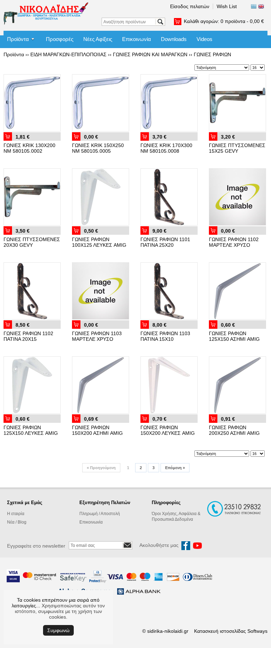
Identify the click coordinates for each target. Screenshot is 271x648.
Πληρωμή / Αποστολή (99, 513)
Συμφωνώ (58, 630)
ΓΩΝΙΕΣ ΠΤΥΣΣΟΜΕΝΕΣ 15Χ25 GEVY (237, 148)
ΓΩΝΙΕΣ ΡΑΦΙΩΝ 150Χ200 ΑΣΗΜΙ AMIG (97, 430)
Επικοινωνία (136, 39)
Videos (204, 39)
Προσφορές (59, 39)
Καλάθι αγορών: (224, 21)
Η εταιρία (15, 513)
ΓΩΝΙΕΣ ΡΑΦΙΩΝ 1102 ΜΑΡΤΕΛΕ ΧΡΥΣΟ (234, 242)
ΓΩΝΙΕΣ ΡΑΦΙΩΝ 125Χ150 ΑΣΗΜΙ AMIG (234, 336)
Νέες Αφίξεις (97, 39)
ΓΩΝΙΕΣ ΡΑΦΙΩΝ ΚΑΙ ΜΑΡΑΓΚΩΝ (150, 54)
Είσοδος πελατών (189, 6)
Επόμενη (175, 468)
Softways (257, 631)
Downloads (174, 39)
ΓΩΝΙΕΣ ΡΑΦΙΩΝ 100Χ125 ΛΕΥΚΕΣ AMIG (99, 242)
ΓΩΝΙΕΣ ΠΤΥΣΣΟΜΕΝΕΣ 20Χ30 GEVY (32, 242)
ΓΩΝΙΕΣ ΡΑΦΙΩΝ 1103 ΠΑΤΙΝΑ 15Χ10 (165, 336)
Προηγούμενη (101, 468)
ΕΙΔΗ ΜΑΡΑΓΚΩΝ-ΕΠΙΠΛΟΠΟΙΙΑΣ (68, 54)
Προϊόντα (18, 39)
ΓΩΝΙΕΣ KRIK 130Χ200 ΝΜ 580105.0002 (29, 148)
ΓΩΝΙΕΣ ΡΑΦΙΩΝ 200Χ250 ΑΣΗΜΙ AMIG (234, 430)
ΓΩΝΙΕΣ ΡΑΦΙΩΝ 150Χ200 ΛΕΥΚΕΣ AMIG (167, 430)
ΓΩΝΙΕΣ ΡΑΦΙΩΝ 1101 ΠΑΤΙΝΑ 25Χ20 (165, 242)
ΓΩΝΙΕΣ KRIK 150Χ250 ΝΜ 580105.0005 (98, 148)
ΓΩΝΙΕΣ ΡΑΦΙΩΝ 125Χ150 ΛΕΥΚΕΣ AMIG (31, 430)
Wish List (227, 6)
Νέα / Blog (16, 522)
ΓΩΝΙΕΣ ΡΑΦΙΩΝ (212, 54)
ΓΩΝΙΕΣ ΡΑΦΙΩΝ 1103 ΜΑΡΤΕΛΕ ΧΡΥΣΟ (97, 336)
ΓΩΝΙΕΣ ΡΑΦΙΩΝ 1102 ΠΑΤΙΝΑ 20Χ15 (28, 336)
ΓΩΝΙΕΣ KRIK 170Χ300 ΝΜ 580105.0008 (166, 148)
